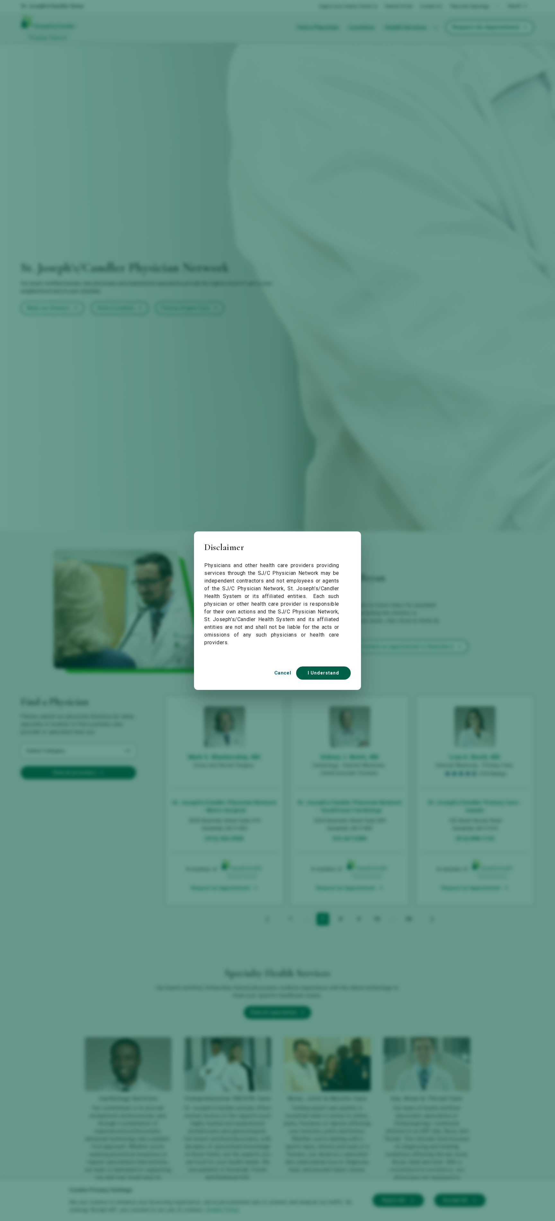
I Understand (323, 672)
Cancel (282, 673)
